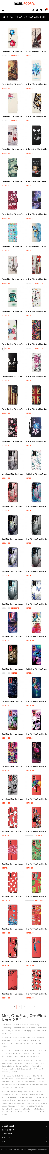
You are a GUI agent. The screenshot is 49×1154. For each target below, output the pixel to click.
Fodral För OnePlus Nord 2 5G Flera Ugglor (22, 246)
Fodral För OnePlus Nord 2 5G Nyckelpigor (21, 52)
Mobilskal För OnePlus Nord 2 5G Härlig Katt (22, 474)
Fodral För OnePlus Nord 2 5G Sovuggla (20, 311)
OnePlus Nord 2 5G (37, 17)
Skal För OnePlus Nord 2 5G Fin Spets (19, 994)
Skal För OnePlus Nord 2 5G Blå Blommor (21, 929)
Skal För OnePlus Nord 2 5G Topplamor (20, 831)
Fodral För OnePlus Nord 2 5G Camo (19, 181)
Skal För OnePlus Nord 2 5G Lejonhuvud (20, 669)
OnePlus (21, 17)
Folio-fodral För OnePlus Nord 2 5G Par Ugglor (23, 344)
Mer (11, 17)
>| (35, 1007)
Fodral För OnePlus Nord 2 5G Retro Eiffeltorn (23, 279)
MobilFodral (18, 1150)
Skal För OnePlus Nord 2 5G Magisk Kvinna (21, 961)
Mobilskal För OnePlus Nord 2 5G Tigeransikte (23, 799)
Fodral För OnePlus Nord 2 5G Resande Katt (22, 149)
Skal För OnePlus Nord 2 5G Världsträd (20, 636)
